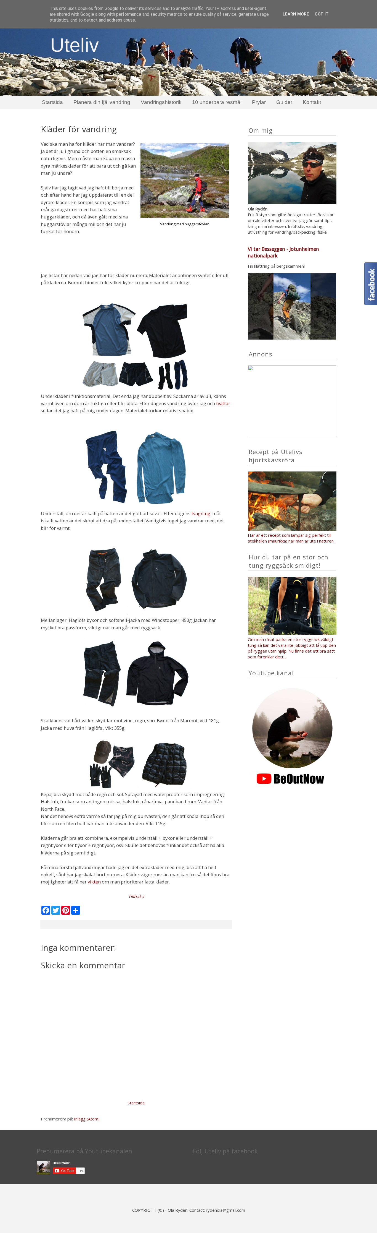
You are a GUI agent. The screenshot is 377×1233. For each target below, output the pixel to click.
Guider (284, 102)
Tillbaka (136, 896)
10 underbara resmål (216, 102)
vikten (94, 882)
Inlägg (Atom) (87, 1119)
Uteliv (74, 45)
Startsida (52, 102)
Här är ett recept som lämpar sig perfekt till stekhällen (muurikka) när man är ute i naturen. (292, 538)
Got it (322, 14)
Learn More (296, 14)
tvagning (201, 513)
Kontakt (312, 102)
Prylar (259, 102)
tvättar (223, 403)
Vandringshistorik (161, 102)
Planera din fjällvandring (101, 102)
